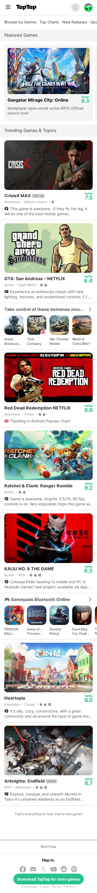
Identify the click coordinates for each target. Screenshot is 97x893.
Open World (27, 285)
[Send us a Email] (74, 869)
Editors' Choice (35, 202)
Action (9, 285)
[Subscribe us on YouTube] (53, 869)
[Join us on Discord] (33, 869)
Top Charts (49, 22)
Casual (30, 704)
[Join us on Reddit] (64, 869)
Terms (56, 886)
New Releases (74, 22)
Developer (30, 886)
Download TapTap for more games (48, 879)
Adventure (12, 202)
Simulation (12, 704)
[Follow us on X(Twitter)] (43, 870)
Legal (44, 886)
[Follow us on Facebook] (23, 870)
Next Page (48, 847)
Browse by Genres (20, 22)
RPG (21, 575)
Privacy (70, 886)
